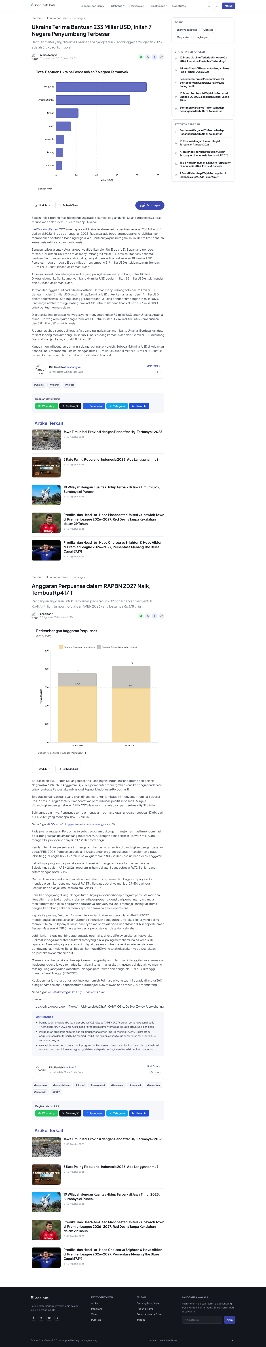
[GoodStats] (39, 1298)
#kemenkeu (153, 1085)
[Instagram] (151, 1072)
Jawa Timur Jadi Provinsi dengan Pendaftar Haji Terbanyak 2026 (113, 432)
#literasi (80, 1085)
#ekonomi (135, 1085)
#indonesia (40, 1092)
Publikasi (96, 1319)
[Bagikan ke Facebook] (154, 57)
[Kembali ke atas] (232, 1340)
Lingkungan (158, 5)
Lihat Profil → (154, 365)
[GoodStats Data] (43, 6)
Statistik (36, 18)
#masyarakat (98, 1085)
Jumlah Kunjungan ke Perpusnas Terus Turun (76, 992)
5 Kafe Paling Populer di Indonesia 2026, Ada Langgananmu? (111, 459)
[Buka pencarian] (209, 6)
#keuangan (117, 1085)
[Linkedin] (158, 372)
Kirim (230, 1319)
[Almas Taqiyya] (40, 369)
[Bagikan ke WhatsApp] (141, 57)
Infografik (96, 1308)
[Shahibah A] (40, 1070)
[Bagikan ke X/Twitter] (148, 57)
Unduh (43, 205)
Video (94, 1314)
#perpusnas (40, 1085)
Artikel (94, 1303)
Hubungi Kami (145, 1308)
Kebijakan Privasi (169, 1340)
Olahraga (116, 5)
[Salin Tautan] (161, 57)
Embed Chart (70, 205)
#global (69, 384)
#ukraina (39, 384)
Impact (141, 1319)
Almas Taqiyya (72, 367)
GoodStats (179, 5)
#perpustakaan (61, 1085)
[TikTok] (57, 1318)
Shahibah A (70, 1067)
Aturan (153, 1340)
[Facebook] (33, 1318)
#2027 (56, 1092)
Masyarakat (136, 5)
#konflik (54, 384)
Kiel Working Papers (45, 229)
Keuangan (79, 18)
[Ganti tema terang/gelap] (217, 6)
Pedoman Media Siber (149, 1314)
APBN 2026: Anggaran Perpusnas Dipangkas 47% (81, 824)
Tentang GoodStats (148, 1303)
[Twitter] (41, 1318)
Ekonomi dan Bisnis (92, 5)
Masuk (229, 5)
